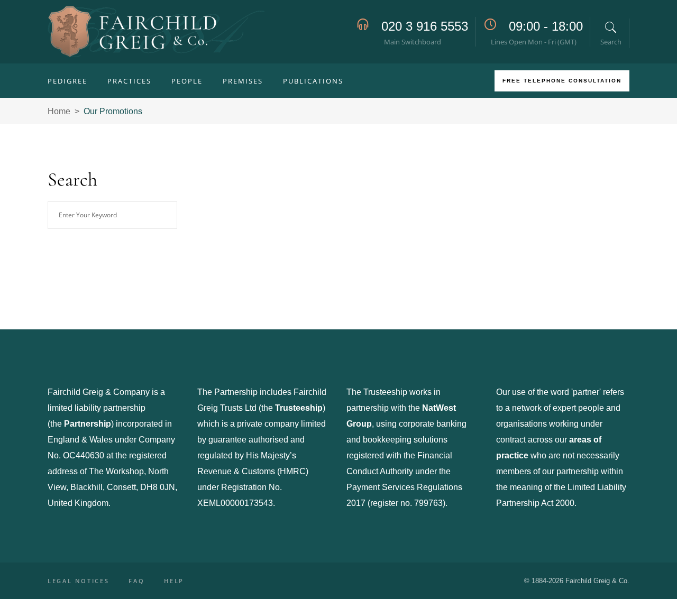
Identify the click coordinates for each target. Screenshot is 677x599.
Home (59, 111)
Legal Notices (78, 581)
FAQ (136, 581)
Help (174, 581)
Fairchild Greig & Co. (597, 581)
